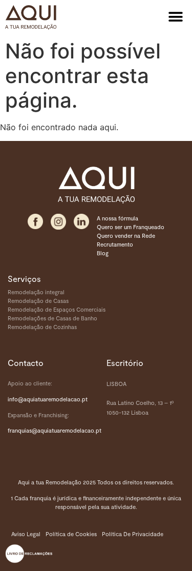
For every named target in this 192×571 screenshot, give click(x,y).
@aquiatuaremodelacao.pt (66, 430)
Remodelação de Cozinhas (42, 326)
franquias (20, 430)
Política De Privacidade (132, 534)
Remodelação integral (36, 292)
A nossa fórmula (117, 218)
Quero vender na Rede (126, 235)
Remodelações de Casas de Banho (52, 318)
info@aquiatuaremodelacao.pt (48, 399)
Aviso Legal (25, 534)
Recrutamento (115, 244)
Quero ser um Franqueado (130, 226)
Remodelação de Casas (38, 300)
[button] (175, 16)
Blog (103, 253)
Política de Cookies (71, 534)
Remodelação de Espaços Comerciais (56, 309)
